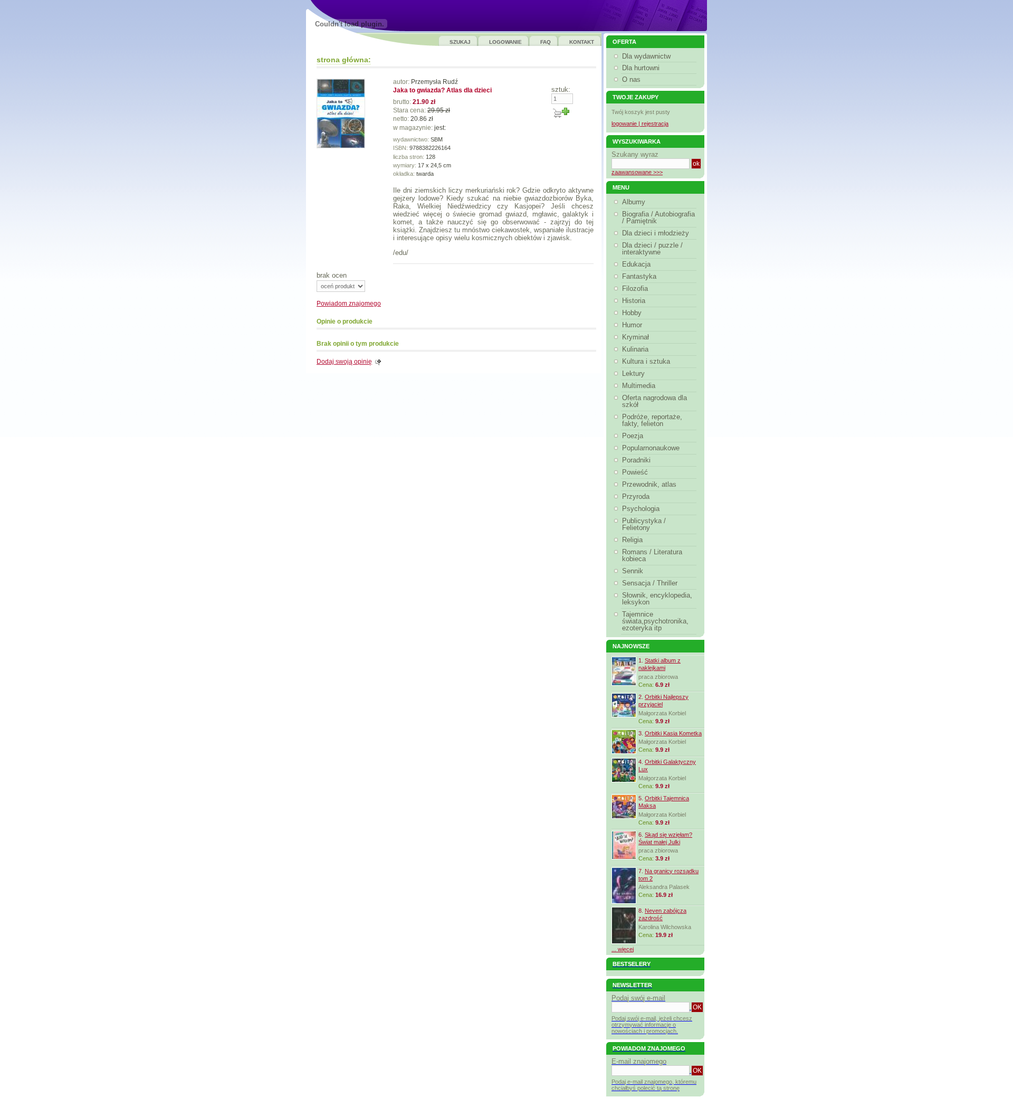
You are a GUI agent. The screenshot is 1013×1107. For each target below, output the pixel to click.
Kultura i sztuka (646, 361)
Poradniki (636, 460)
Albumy (633, 202)
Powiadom (349, 303)
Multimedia (638, 386)
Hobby (632, 313)
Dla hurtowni (641, 68)
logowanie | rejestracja (639, 123)
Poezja (632, 436)
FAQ (545, 42)
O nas (631, 79)
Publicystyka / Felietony (644, 524)
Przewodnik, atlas (649, 484)
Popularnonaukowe (651, 448)
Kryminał (635, 337)
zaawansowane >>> (637, 172)
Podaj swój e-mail (638, 998)
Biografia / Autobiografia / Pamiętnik (658, 217)
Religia (632, 540)
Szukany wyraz (634, 154)
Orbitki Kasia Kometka (673, 733)
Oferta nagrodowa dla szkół (654, 401)
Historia (633, 301)
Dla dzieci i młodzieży (655, 233)
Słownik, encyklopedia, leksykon (657, 598)
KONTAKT (581, 42)
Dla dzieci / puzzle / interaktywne (652, 248)
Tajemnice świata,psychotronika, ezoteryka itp (655, 621)
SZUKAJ (460, 42)
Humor (632, 325)
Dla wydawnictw (646, 56)
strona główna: (344, 59)
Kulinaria (635, 349)
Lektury (633, 373)
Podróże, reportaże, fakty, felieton (652, 420)
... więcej (622, 949)
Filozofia (635, 288)
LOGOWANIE (505, 42)
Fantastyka (639, 276)
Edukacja (636, 264)
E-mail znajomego (638, 1061)
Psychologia (641, 509)
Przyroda (635, 496)
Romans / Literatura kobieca (652, 555)
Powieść (635, 472)
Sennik (632, 571)
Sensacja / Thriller (649, 583)
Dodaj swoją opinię (344, 361)
